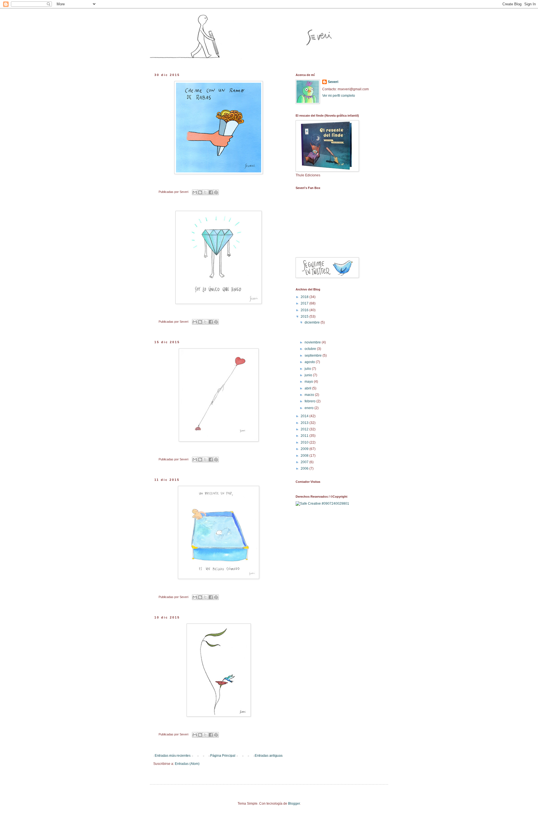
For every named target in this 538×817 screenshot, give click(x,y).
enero (309, 408)
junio (309, 375)
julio (308, 369)
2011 (305, 436)
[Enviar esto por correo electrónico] (195, 192)
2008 (305, 456)
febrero (310, 401)
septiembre (314, 355)
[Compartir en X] (205, 192)
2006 (305, 468)
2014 (305, 416)
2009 (305, 449)
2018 (305, 297)
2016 (305, 310)
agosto (310, 362)
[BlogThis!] (200, 192)
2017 (305, 303)
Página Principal (222, 756)
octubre (311, 349)
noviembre (313, 342)
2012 (305, 429)
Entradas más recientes (173, 756)
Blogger (294, 804)
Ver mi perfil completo (338, 96)
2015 (305, 317)
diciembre (313, 322)
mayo (309, 382)
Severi (333, 82)
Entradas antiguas (268, 756)
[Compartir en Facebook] (211, 192)
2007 (305, 462)
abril (308, 388)
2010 (305, 442)
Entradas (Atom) (187, 764)
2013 (305, 423)
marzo (310, 395)
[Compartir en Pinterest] (216, 192)
